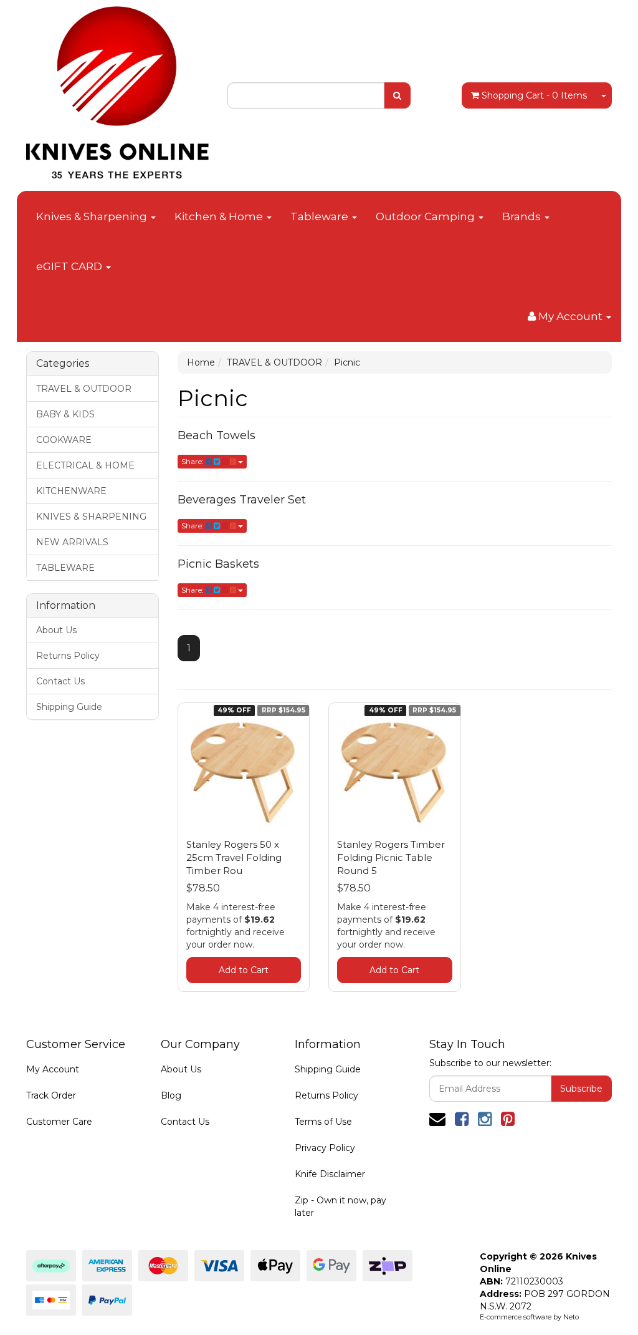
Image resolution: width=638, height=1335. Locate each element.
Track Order (51, 1095)
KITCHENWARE (71, 491)
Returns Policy (68, 655)
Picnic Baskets (218, 564)
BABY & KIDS (65, 414)
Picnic (347, 362)
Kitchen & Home (219, 216)
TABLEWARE (65, 567)
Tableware (320, 216)
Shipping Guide (69, 706)
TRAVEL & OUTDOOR (83, 388)
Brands (522, 216)
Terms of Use (323, 1121)
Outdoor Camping (426, 216)
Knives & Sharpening (93, 216)
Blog (171, 1095)
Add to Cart (244, 970)
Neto (571, 1317)
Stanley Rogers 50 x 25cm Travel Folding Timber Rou (234, 857)
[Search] (397, 95)
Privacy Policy (325, 1147)
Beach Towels (216, 435)
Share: (193, 461)
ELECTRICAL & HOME (85, 465)
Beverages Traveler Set (242, 500)
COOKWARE (64, 439)
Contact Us (60, 681)
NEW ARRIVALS (72, 542)
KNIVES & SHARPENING (91, 516)
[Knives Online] (117, 88)
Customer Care (59, 1121)
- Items (534, 95)
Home (201, 362)
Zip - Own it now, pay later (340, 1206)
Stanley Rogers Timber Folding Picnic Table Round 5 (391, 857)
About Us (56, 630)
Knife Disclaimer (330, 1174)
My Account (52, 1069)
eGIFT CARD (70, 266)
